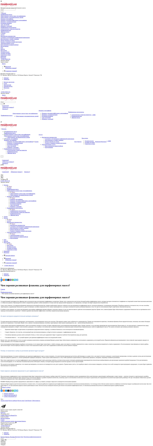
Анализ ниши (4, 400)
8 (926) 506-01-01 (5, 59)
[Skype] (15, 280)
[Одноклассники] (4, 280)
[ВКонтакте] (2, 280)
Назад (10, 186)
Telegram (6, 78)
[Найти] (2, 11)
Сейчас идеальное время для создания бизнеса (13, 421)
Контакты (17, 437)
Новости (3, 412)
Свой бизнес (28, 400)
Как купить (10, 245)
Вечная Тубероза (5, 418)
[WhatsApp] (13, 280)
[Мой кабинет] (1, 158)
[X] (8, 280)
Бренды (7, 437)
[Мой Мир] (6, 280)
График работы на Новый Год (9, 415)
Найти (2, 440)
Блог (22, 437)
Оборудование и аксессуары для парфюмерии (22, 193)
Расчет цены (21, 400)
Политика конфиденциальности (32, 437)
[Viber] (10, 280)
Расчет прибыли (12, 400)
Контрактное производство (17, 225)
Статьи (2, 419)
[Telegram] (17, 280)
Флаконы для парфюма (16, 199)
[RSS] (1, 281)
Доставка (12, 437)
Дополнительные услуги (17, 235)
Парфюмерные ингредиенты (18, 211)
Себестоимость (36, 400)
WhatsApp (6, 79)
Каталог (9, 188)
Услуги (9, 221)
